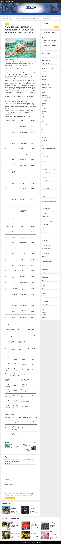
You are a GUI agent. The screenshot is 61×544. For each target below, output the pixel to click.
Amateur (44, 76)
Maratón (44, 232)
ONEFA (43, 264)
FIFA (43, 151)
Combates (44, 111)
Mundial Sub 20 (45, 253)
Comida (44, 113)
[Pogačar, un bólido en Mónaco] (26, 526)
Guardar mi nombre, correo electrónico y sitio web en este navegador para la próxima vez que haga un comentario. (19, 494)
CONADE (44, 116)
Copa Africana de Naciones (48, 119)
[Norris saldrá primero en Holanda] (45, 526)
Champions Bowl (46, 98)
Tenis (43, 296)
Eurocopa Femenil (46, 145)
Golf (43, 185)
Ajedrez (44, 71)
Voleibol (44, 315)
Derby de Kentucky (46, 137)
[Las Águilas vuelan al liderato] (26, 535)
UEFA (43, 309)
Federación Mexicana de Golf (48, 148)
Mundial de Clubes (46, 248)
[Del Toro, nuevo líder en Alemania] (6, 535)
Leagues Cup (45, 216)
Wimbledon (44, 317)
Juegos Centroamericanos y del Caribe (49, 202)
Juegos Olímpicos (46, 208)
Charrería (44, 100)
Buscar (45, 23)
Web (6, 489)
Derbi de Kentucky (46, 135)
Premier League (46, 275)
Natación (7, 24)
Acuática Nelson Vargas (47, 68)
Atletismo (44, 82)
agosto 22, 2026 (35, 527)
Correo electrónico (9, 484)
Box (43, 90)
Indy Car (44, 196)
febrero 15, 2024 (17, 35)
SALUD (43, 280)
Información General (47, 199)
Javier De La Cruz (9, 35)
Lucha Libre (45, 229)
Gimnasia (44, 177)
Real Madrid (45, 277)
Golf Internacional (46, 188)
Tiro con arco (45, 299)
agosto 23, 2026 (15, 528)
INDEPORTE (45, 193)
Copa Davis (44, 124)
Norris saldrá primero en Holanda (50, 42)
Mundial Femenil (46, 251)
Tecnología (44, 293)
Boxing (43, 92)
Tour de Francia (45, 301)
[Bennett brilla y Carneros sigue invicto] (6, 526)
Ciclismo (44, 103)
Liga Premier (45, 227)
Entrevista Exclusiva (46, 140)
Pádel (43, 267)
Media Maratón (45, 235)
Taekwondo (44, 291)
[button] (59, 14)
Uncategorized (45, 312)
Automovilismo (45, 84)
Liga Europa (45, 224)
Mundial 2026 (45, 243)
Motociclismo (45, 240)
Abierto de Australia (46, 63)
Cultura (44, 132)
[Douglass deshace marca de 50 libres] (6, 510)
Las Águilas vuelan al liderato (49, 48)
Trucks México (45, 304)
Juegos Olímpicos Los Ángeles (49, 211)
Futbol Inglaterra (46, 175)
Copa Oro (44, 129)
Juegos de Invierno (46, 205)
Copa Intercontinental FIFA (48, 127)
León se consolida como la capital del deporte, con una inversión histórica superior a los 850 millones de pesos (54, 537)
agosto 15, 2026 (15, 512)
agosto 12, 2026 (34, 512)
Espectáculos (45, 143)
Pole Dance (44, 272)
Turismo (44, 307)
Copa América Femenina (47, 121)
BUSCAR (56, 27)
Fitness (43, 153)
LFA (43, 219)
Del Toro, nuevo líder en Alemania (50, 45)
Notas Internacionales (47, 261)
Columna (44, 108)
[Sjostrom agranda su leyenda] (25, 510)
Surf (43, 288)
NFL (12, 522)
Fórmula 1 (51, 522)
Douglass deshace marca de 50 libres (15, 510)
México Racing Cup (46, 237)
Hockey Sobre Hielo (46, 191)
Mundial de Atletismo (47, 245)
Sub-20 (43, 285)
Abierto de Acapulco (46, 60)
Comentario (8, 463)
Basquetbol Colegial (46, 87)
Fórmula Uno (45, 161)
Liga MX (31, 532)
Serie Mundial (45, 283)
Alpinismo (44, 74)
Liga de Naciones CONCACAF (48, 221)
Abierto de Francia (46, 66)
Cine (43, 105)
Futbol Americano (46, 167)
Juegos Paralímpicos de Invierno (49, 213)
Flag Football (45, 156)
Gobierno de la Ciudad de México (49, 183)
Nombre (7, 479)
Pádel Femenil (45, 269)
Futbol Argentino (46, 172)
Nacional (44, 256)
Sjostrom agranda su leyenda (33, 510)
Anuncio (44, 79)
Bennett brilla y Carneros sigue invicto (15, 525)
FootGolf (44, 159)
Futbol (43, 164)
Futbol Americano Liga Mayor (49, 169)
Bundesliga (44, 95)
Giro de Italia (45, 180)
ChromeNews (34, 542)
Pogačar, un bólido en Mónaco (49, 40)
